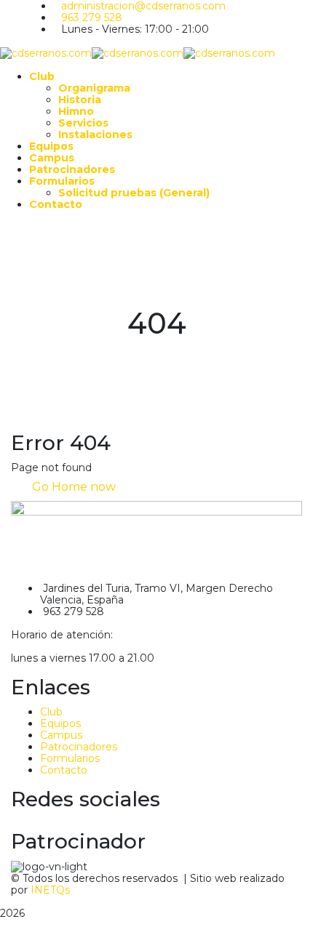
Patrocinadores (78, 746)
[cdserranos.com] (46, 52)
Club (51, 711)
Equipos (60, 723)
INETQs (50, 889)
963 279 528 (91, 17)
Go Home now (72, 487)
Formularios (70, 758)
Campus (61, 735)
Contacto (63, 770)
